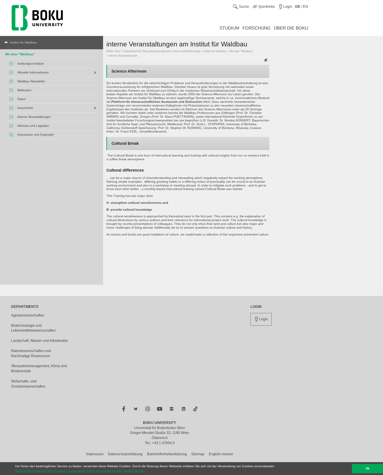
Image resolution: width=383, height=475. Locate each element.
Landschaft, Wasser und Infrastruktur (39, 340)
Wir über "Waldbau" (20, 54)
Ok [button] (367, 468)
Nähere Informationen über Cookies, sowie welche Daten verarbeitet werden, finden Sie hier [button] (79, 471)
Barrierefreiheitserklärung (167, 454)
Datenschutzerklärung (125, 454)
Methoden (24, 90)
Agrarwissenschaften (27, 315)
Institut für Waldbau (23, 42)
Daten (21, 99)
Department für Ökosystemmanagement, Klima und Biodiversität (161, 51)
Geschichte (25, 108)
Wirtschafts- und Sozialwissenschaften (28, 383)
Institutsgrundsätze (30, 63)
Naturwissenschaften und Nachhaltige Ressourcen (31, 353)
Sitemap (197, 454)
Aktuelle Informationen (33, 72)
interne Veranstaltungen (34, 117)
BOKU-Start (113, 51)
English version (221, 454)
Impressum (95, 454)
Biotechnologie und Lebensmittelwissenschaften (33, 328)
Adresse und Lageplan (33, 125)
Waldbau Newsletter (31, 81)
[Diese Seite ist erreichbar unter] (266, 60)
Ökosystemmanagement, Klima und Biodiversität (39, 368)
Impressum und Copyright (35, 134)
